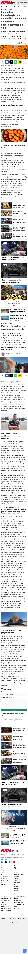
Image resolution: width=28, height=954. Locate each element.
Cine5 (15, 906)
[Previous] (6, 305)
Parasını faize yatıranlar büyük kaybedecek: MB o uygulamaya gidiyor (14, 302)
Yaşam (10, 9)
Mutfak (16, 884)
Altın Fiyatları (4, 904)
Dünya (16, 866)
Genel (10, 323)
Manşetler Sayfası (6, 898)
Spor (2, 874)
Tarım (16, 880)
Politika (3, 882)
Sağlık (16, 878)
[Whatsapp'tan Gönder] (15, 62)
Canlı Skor (17, 908)
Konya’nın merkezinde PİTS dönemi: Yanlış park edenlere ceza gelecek (19, 228)
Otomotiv (17, 882)
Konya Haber (9, 6)
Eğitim (16, 868)
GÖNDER (14, 710)
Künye (16, 894)
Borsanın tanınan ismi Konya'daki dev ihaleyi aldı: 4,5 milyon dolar (19, 205)
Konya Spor (17, 6)
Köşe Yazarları (5, 894)
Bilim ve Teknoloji (19, 874)
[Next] (21, 305)
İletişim (16, 898)
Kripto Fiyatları (5, 906)
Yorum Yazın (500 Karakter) (8, 697)
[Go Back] (25, 951)
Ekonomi (3, 884)
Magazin (16, 872)
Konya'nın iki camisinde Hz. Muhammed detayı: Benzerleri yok (14, 827)
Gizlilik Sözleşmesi (19, 896)
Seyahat (16, 876)
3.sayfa (3, 870)
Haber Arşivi (17, 900)
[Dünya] (14, 270)
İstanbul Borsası (5, 900)
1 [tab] (13, 305)
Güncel (2, 6)
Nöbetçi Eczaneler (6, 910)
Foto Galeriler (5, 896)
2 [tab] (14, 305)
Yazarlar (16, 870)
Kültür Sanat (4, 880)
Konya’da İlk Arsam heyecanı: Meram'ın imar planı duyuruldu (19, 213)
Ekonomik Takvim (6, 908)
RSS (4, 918)
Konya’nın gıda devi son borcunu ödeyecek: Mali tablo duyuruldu (19, 236)
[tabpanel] (14, 296)
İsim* (2, 691)
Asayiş (3, 868)
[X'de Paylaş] (11, 62)
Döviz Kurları (4, 902)
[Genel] (14, 248)
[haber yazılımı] (14, 923)
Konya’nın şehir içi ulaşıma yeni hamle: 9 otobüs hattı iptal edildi (19, 221)
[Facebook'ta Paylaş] (7, 62)
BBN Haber (4, 9)
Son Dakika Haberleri (20, 904)
